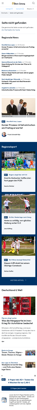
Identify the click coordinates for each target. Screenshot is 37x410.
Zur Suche (16, 30)
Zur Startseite (7, 30)
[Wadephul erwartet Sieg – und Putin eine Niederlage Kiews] (30, 365)
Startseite (4, 13)
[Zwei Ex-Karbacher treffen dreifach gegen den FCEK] (18, 161)
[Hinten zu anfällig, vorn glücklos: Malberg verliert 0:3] (18, 203)
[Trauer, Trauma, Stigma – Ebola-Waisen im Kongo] (30, 352)
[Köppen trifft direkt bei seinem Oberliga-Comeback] (18, 246)
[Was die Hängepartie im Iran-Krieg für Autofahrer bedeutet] (19, 306)
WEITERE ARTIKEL (17, 280)
